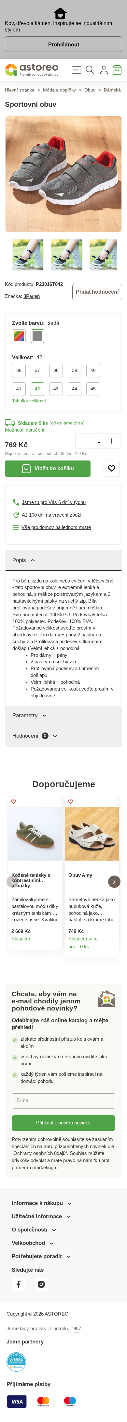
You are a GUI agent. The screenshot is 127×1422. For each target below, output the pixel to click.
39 (74, 370)
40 (93, 370)
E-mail (23, 1100)
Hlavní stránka (20, 90)
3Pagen (31, 296)
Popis (19, 560)
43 (56, 388)
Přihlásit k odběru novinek (63, 1122)
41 (18, 388)
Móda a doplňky (59, 90)
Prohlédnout (63, 44)
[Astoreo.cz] (32, 70)
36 (18, 370)
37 (37, 370)
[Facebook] (22, 1289)
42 (37, 388)
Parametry (25, 715)
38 (56, 370)
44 (74, 388)
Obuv (89, 90)
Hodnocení (29, 736)
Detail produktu (54, 942)
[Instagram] (44, 1289)
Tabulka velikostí (29, 400)
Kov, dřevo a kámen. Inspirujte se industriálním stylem (58, 26)
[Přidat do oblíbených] (112, 468)
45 (93, 388)
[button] (13, 881)
